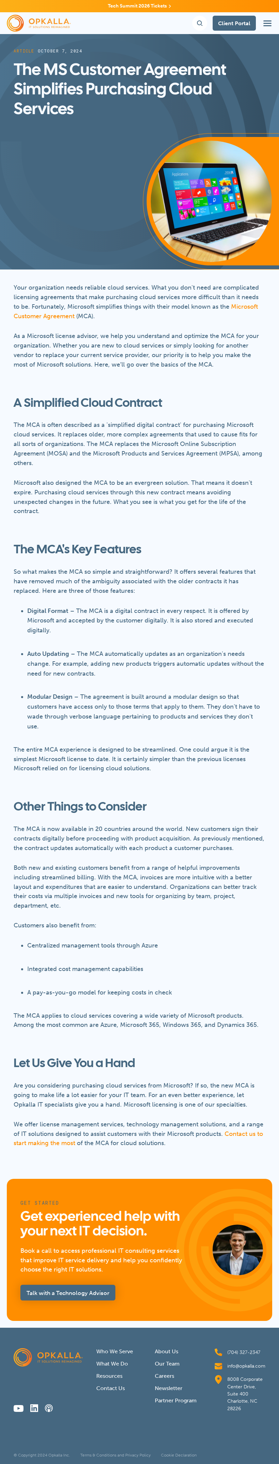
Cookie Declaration (179, 1455)
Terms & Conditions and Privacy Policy (115, 1455)
